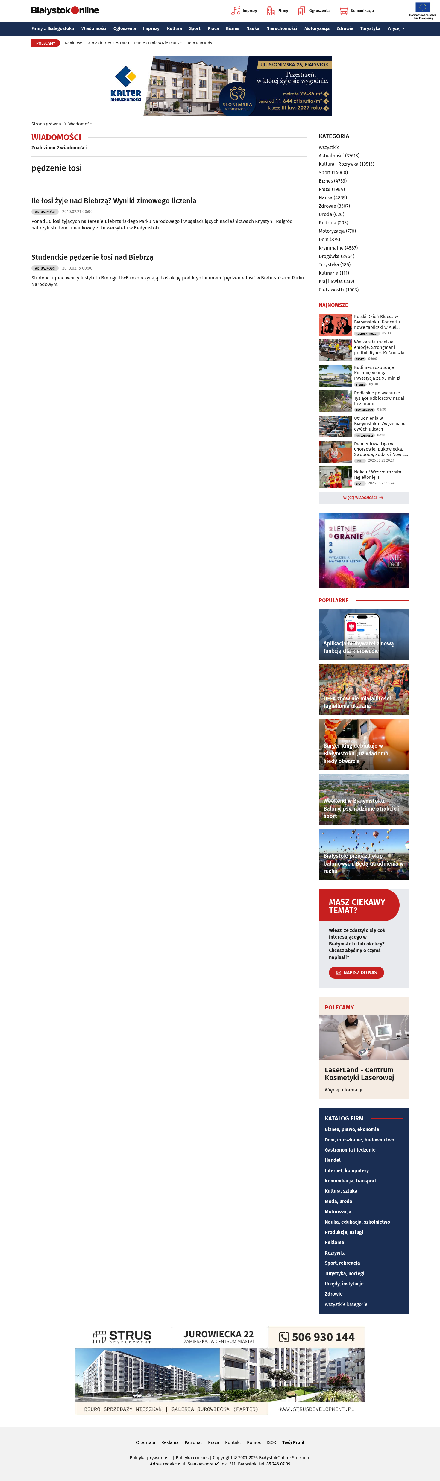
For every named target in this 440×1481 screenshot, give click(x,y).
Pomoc (254, 1442)
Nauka (252, 28)
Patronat (193, 1442)
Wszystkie (329, 147)
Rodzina (327, 223)
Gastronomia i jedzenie (350, 1150)
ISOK (271, 1442)
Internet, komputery (347, 1170)
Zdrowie (345, 28)
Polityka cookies (192, 1457)
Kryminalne (331, 248)
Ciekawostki (332, 290)
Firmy (283, 10)
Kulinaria (329, 273)
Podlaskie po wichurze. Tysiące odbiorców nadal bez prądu (379, 398)
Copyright (222, 1457)
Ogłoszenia (319, 10)
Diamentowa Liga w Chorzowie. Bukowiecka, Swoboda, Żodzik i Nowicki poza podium (381, 449)
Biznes (232, 28)
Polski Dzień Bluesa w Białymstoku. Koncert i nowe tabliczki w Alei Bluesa (377, 322)
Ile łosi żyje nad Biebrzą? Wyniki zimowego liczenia (113, 201)
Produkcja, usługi (344, 1232)
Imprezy (250, 10)
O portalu (145, 1442)
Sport (195, 28)
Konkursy (73, 43)
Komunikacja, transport (350, 1181)
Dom (324, 239)
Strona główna (46, 124)
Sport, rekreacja (342, 1263)
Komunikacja (362, 10)
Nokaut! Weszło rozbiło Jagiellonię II (377, 474)
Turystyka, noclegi (345, 1273)
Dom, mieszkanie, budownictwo (359, 1140)
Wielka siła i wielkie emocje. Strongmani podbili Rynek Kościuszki (379, 347)
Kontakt (233, 1442)
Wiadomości (93, 28)
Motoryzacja (317, 28)
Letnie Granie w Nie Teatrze (158, 43)
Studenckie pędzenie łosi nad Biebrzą (92, 257)
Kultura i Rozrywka (339, 164)
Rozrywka (335, 1253)
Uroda (325, 214)
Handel (333, 1160)
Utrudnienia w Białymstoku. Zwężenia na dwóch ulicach (380, 424)
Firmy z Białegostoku (52, 28)
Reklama (334, 1242)
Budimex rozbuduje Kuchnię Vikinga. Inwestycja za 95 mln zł (377, 373)
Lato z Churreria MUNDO (108, 43)
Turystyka (370, 28)
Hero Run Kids (199, 43)
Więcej (394, 28)
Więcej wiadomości (360, 498)
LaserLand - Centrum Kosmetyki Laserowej (359, 1074)
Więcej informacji (343, 1090)
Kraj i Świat (331, 281)
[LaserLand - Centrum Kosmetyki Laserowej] (364, 1037)
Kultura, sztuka (341, 1191)
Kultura (174, 28)
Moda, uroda (338, 1201)
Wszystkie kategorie (346, 1304)
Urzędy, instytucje (344, 1284)
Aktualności (45, 212)
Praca (213, 28)
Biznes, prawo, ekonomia (352, 1129)
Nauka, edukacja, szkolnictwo (357, 1222)
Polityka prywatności (151, 1457)
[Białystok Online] (65, 10)
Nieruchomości (281, 28)
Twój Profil (293, 1442)
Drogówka (329, 256)
